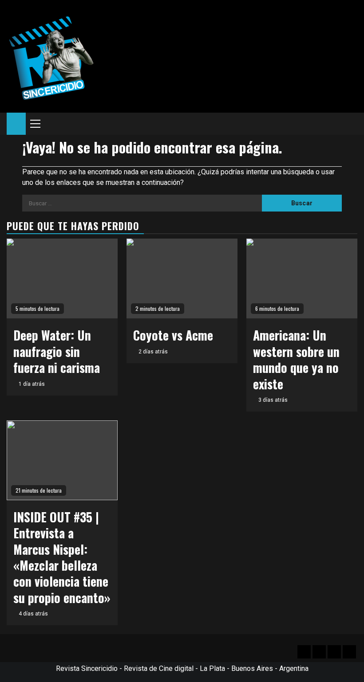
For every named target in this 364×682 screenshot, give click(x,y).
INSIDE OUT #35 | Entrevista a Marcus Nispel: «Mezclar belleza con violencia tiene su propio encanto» (61, 557)
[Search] (350, 123)
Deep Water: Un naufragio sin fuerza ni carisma (56, 351)
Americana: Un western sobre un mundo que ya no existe (296, 359)
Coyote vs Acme (173, 335)
